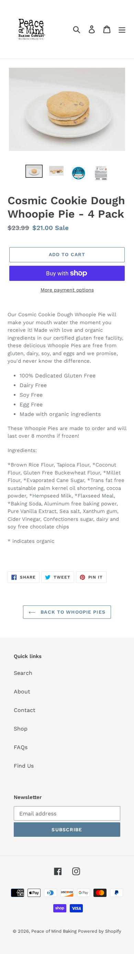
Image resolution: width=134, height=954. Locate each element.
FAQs (20, 747)
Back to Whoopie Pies (72, 612)
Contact (24, 710)
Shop (20, 728)
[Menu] (122, 29)
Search (23, 673)
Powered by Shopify (99, 931)
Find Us (24, 766)
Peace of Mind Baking (54, 931)
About (22, 691)
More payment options (67, 290)
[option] (34, 172)
